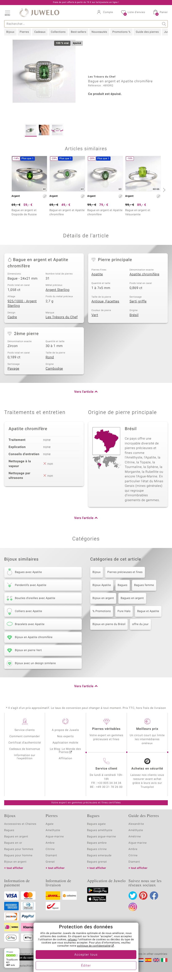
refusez (72, 940)
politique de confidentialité (94, 946)
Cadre (12, 317)
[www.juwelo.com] (156, 960)
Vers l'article (84, 392)
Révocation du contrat (22, 958)
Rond (50, 357)
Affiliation (65, 759)
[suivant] (164, 190)
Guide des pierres (147, 32)
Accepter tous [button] (86, 954)
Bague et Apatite (148, 611)
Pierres (24, 32)
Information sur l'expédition (24, 757)
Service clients (24, 730)
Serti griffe (138, 301)
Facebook (154, 895)
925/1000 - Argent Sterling (22, 304)
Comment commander (24, 736)
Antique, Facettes (105, 301)
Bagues (123, 585)
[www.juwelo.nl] (140, 960)
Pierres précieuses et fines (125, 572)
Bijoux (10, 32)
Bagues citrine (97, 849)
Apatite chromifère (144, 274)
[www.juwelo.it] (164, 960)
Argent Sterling (58, 289)
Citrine (50, 849)
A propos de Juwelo (65, 730)
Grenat (50, 862)
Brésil (134, 315)
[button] (7, 12)
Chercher (164, 23)
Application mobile (65, 743)
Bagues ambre (97, 843)
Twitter (133, 895)
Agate (50, 824)
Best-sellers (78, 32)
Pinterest (143, 895)
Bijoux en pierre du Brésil (109, 624)
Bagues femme (144, 585)
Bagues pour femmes (18, 849)
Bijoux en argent (103, 598)
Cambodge (54, 368)
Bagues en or (13, 843)
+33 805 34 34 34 (109, 783)
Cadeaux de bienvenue (24, 749)
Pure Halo (123, 611)
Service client (106, 768)
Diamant (51, 856)
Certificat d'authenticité (24, 743)
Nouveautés (99, 32)
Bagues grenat (97, 862)
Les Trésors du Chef (62, 317)
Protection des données (32, 954)
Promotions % (121, 32)
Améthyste (136, 830)
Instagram (133, 907)
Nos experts (65, 736)
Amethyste (53, 830)
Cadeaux (40, 32)
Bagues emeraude (99, 856)
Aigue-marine (55, 837)
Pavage (13, 368)
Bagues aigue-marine (101, 837)
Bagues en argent (132, 598)
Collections (58, 32)
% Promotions (102, 611)
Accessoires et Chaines (20, 824)
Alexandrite (136, 824)
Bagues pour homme (18, 856)
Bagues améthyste (99, 830)
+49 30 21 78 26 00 (109, 787)
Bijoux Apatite (102, 585)
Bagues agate (96, 824)
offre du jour (140, 624)
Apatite (97, 274)
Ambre (50, 843)
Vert (94, 315)
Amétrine (135, 837)
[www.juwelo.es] (148, 960)
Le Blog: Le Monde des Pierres (65, 750)
